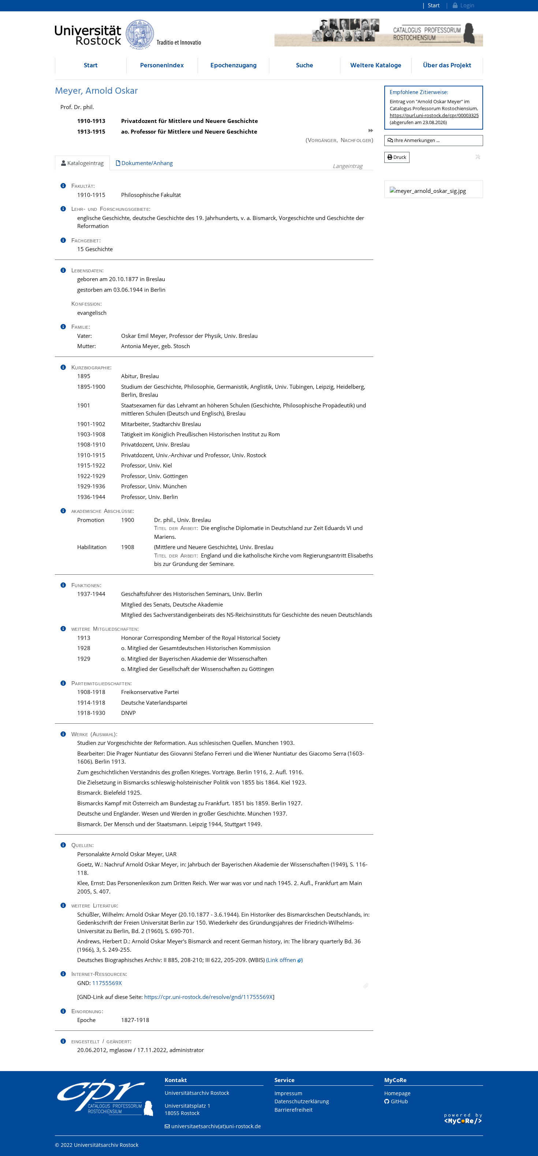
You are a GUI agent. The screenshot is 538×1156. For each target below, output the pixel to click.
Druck (399, 157)
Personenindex (162, 65)
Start (434, 5)
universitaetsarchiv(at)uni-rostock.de (216, 1126)
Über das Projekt (447, 65)
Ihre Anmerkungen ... (416, 140)
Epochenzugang (233, 65)
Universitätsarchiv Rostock (197, 1092)
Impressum (288, 1093)
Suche (304, 65)
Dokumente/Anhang (146, 163)
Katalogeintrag (85, 163)
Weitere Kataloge (375, 65)
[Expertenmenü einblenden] (477, 157)
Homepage (397, 1093)
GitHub (398, 1101)
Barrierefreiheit (293, 1109)
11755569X (107, 983)
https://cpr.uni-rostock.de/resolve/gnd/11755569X (208, 996)
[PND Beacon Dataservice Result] (366, 985)
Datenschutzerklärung (301, 1101)
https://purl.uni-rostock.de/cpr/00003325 (434, 115)
